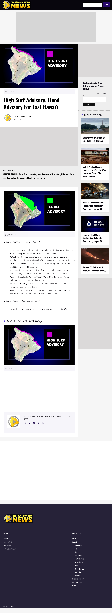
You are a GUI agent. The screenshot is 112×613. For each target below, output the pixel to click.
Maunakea (78, 555)
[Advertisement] (56, 27)
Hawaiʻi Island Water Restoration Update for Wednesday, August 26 (93, 238)
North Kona (79, 562)
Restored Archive (78, 579)
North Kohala (79, 559)
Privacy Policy (8, 542)
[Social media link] (25, 423)
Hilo (76, 549)
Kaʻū (76, 552)
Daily (74, 539)
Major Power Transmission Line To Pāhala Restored (94, 139)
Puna (76, 566)
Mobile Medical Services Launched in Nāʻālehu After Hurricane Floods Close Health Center (94, 171)
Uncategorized (77, 582)
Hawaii (74, 542)
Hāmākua (78, 545)
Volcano (77, 576)
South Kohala (79, 569)
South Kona (79, 572)
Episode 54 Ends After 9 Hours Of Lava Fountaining (94, 269)
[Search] (106, 4)
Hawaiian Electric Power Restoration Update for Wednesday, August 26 (93, 205)
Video (74, 586)
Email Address (88, 96)
